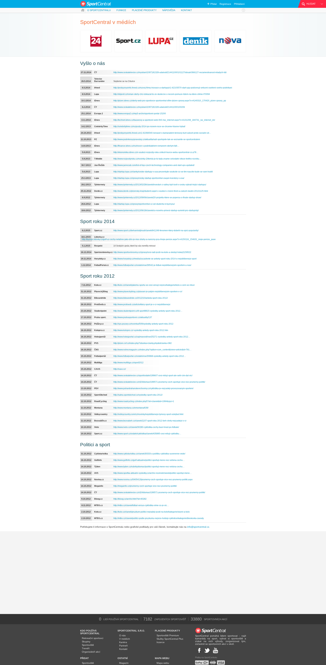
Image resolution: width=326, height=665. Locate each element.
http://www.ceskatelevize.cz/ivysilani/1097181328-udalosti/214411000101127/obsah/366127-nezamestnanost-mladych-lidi (170, 72)
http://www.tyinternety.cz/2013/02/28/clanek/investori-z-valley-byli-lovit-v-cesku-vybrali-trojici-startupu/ (159, 184)
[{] (243, 10)
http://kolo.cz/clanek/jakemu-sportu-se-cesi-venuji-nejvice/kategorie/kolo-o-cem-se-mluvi (154, 285)
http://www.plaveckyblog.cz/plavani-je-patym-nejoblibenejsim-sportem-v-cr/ (147, 291)
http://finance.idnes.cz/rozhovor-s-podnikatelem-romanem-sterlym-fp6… (146, 146)
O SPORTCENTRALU (99, 10)
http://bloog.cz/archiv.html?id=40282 (130, 499)
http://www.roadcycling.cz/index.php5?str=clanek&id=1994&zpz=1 (143, 401)
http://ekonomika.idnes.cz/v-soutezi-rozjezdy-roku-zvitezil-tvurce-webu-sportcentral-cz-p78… (155, 152)
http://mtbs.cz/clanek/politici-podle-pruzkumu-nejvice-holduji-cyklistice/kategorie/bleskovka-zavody (158, 518)
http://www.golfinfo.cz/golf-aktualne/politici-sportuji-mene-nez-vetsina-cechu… (149, 460)
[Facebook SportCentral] (199, 650)
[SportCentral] (96, 4)
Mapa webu (163, 663)
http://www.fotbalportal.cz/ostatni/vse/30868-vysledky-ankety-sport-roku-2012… (149, 356)
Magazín (124, 663)
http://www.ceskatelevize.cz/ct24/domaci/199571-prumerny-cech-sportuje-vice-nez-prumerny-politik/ (159, 382)
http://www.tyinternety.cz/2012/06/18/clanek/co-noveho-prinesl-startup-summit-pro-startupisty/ (156, 210)
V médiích (124, 638)
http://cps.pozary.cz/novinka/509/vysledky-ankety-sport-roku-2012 (143, 324)
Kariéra (123, 642)
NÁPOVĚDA (168, 10)
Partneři (123, 645)
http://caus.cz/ (119, 369)
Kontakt (123, 649)
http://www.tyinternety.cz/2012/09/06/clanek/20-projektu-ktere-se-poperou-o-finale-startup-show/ (157, 197)
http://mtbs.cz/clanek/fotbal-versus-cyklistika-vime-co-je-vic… (141, 505)
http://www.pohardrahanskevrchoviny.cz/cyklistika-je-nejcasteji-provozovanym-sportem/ (153, 388)
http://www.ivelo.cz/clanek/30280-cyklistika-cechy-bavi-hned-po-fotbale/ (146, 427)
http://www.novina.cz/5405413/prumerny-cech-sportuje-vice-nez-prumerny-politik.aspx (153, 479)
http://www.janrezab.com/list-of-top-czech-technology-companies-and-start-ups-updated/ (153, 165)
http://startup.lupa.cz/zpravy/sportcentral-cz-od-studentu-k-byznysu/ (144, 204)
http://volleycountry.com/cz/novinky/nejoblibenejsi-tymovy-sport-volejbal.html (148, 414)
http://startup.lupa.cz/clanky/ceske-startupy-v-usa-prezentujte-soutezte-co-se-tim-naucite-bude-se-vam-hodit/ (163, 171)
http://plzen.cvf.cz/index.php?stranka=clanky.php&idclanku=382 (142, 343)
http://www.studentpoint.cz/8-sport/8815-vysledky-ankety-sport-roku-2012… (147, 311)
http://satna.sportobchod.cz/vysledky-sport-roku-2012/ (137, 395)
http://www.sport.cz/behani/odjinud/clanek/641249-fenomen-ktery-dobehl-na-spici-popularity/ (155, 230)
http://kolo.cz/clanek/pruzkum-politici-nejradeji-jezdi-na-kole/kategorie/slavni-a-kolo (151, 512)
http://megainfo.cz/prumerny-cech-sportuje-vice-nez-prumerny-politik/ (145, 486)
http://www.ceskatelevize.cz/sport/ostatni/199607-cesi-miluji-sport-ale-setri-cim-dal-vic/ (152, 375)
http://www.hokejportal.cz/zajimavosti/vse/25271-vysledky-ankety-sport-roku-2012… (151, 337)
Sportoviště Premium (168, 635)
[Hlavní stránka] (82, 10)
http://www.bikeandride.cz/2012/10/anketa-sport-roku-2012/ (140, 298)
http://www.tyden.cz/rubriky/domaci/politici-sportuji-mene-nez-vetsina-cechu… (149, 466)
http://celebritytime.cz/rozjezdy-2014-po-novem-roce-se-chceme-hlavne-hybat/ (149, 126)
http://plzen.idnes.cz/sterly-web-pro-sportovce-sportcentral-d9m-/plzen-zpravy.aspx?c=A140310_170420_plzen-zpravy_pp (169, 100)
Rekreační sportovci (92, 638)
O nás (122, 635)
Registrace (225, 4)
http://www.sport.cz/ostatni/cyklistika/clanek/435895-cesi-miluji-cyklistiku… (147, 433)
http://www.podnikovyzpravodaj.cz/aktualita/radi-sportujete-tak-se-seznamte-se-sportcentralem (156, 139)
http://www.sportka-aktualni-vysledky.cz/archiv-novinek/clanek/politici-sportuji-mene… (152, 473)
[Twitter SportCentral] (207, 650)
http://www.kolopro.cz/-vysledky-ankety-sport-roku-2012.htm (140, 330)
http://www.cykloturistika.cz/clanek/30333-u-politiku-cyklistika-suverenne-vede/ (149, 454)
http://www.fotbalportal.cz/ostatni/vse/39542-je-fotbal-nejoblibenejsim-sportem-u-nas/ (152, 265)
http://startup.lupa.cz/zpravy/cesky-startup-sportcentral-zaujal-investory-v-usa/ (148, 178)
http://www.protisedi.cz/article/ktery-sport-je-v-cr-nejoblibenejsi (141, 304)
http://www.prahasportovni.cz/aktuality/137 (132, 317)
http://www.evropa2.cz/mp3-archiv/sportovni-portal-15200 (139, 113)
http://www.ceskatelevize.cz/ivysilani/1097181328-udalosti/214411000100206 (149, 107)
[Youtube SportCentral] (215, 650)
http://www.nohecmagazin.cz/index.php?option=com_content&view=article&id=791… (152, 349)
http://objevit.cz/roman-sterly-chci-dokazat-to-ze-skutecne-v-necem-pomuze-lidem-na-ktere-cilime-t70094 (161, 94)
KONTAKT (186, 10)
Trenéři (85, 648)
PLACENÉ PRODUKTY (144, 10)
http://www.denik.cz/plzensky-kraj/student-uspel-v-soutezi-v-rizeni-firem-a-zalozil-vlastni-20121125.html (160, 191)
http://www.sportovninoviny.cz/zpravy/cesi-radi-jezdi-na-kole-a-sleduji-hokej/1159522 (152, 252)
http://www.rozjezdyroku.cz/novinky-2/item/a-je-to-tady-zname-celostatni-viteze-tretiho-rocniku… (157, 159)
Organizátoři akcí (91, 651)
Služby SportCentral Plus (170, 638)
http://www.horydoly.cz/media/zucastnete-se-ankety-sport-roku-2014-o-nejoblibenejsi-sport (154, 259)
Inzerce (161, 642)
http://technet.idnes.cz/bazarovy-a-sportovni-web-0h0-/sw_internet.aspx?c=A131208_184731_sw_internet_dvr (164, 120)
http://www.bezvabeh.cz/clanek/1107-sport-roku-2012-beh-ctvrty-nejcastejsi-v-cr (149, 421)
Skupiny (86, 641)
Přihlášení (239, 4)
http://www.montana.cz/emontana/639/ (130, 408)
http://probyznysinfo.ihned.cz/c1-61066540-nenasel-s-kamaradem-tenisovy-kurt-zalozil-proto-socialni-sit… (162, 133)
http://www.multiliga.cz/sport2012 (128, 362)
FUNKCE (121, 10)
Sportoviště (88, 645)
